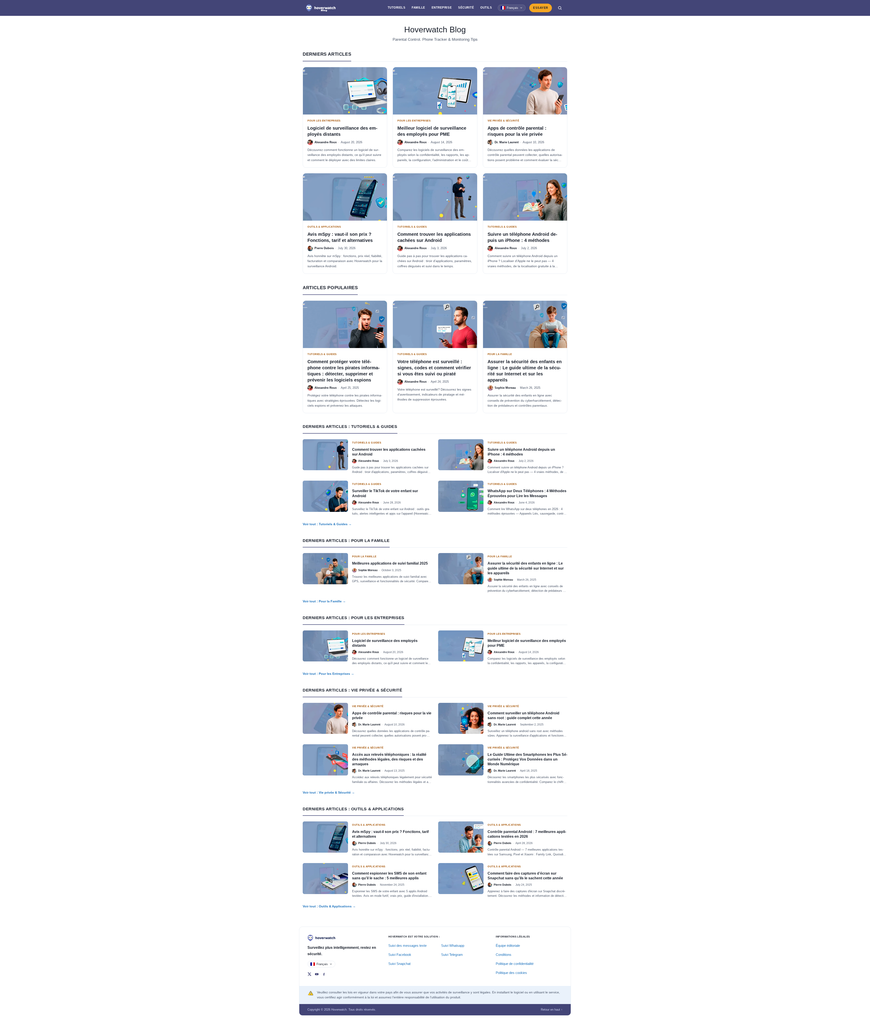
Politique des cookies (511, 973)
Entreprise (442, 7)
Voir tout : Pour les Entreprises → (328, 673)
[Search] (560, 8)
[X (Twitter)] (309, 974)
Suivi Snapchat (399, 964)
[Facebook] (324, 974)
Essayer (540, 8)
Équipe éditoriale (508, 945)
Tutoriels (397, 7)
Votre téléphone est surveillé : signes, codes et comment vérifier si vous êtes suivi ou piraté (434, 367)
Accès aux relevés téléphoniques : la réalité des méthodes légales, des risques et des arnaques (389, 759)
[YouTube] (317, 974)
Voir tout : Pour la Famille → (324, 601)
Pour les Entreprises (324, 120)
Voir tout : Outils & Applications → (329, 906)
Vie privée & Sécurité (503, 120)
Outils (486, 7)
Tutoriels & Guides (412, 226)
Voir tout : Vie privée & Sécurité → (329, 792)
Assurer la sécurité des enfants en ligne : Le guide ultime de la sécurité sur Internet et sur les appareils (526, 568)
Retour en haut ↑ (552, 1009)
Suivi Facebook (399, 955)
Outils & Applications (324, 226)
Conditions (503, 955)
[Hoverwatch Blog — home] (321, 8)
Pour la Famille (500, 354)
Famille (418, 7)
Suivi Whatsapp (452, 945)
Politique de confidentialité (515, 964)
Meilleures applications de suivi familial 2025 (390, 563)
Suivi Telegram (452, 955)
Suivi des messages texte (407, 945)
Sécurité (466, 7)
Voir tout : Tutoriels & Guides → (327, 524)
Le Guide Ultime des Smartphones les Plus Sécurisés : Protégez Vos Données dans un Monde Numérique (527, 759)
